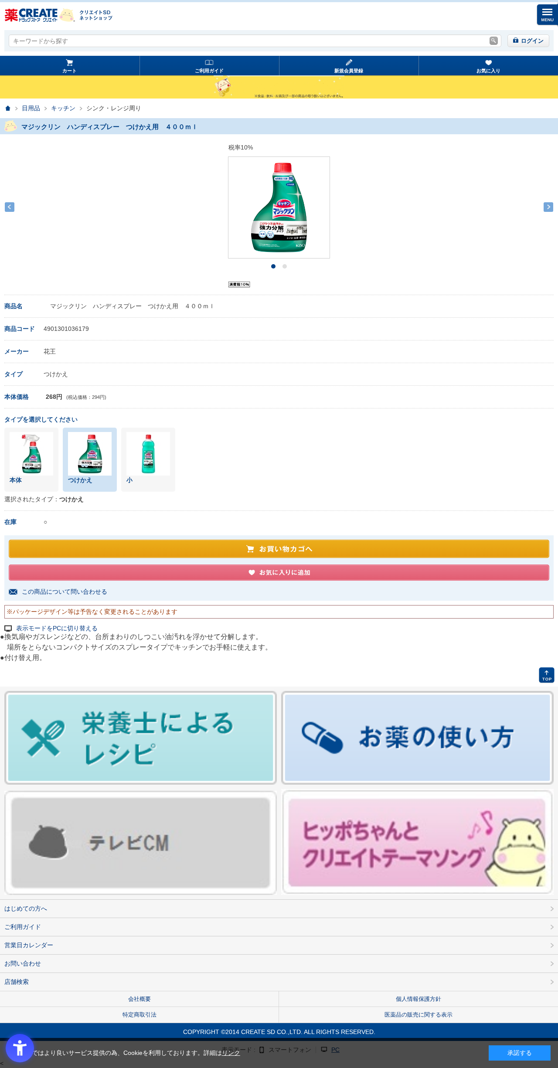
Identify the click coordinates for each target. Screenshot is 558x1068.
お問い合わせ (22, 963)
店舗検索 (16, 981)
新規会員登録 (348, 70)
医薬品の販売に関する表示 (418, 1014)
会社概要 (139, 999)
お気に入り (488, 70)
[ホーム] (7, 108)
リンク (231, 1052)
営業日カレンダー (28, 945)
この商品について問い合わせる (64, 591)
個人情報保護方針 (418, 999)
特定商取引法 (139, 1014)
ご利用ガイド (209, 70)
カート (69, 70)
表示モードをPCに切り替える (57, 628)
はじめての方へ (25, 908)
